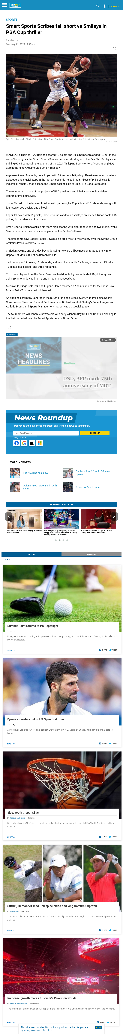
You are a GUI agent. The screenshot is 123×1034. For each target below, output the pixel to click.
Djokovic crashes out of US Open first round (36, 719)
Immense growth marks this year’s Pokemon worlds (41, 998)
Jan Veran (14, 911)
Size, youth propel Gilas (23, 812)
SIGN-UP (95, 433)
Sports (11, 19)
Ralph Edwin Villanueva (19, 1003)
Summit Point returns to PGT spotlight (32, 626)
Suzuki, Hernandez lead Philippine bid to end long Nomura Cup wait (52, 906)
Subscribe (114, 6)
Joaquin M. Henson (17, 818)
